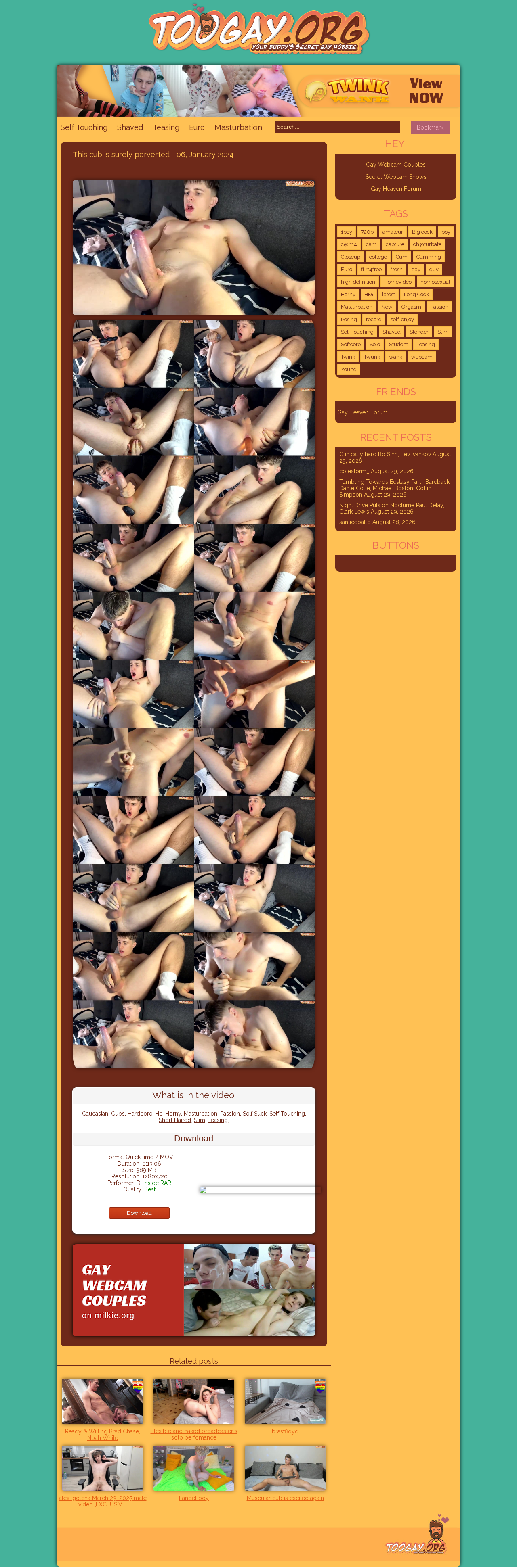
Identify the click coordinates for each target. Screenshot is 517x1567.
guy (434, 269)
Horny (173, 1113)
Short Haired (175, 1120)
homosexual (435, 282)
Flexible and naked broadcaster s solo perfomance (194, 1434)
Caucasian (95, 1113)
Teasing (166, 127)
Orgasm (411, 307)
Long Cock (416, 294)
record (374, 319)
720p (367, 232)
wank (395, 357)
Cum (402, 257)
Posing (349, 319)
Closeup (350, 257)
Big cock (422, 232)
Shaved (130, 127)
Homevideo (398, 282)
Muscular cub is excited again (285, 1498)
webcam (422, 357)
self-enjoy (402, 319)
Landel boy (194, 1498)
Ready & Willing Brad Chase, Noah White (102, 1434)
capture (395, 244)
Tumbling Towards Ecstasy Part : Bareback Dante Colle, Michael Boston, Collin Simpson (394, 488)
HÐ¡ (368, 294)
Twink (348, 357)
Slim (199, 1120)
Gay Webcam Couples (396, 164)
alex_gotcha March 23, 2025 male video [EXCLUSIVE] (103, 1501)
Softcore (351, 344)
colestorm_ (354, 471)
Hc (158, 1113)
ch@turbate (427, 244)
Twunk (372, 357)
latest (388, 294)
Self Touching (84, 127)
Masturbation (238, 127)
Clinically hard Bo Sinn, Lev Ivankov (385, 454)
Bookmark (430, 127)
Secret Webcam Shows (396, 176)
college (378, 257)
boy (445, 232)
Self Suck (255, 1113)
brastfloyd (285, 1431)
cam (371, 244)
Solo (375, 344)
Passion (230, 1113)
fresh (397, 269)
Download (139, 1213)
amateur (392, 232)
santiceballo (355, 522)
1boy (346, 232)
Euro (197, 127)
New (387, 307)
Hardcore (140, 1113)
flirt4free (371, 269)
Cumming (428, 257)
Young (349, 369)
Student (398, 344)
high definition (358, 282)
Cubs (118, 1113)
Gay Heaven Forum (396, 189)
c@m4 (349, 244)
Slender (419, 332)
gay (416, 269)
